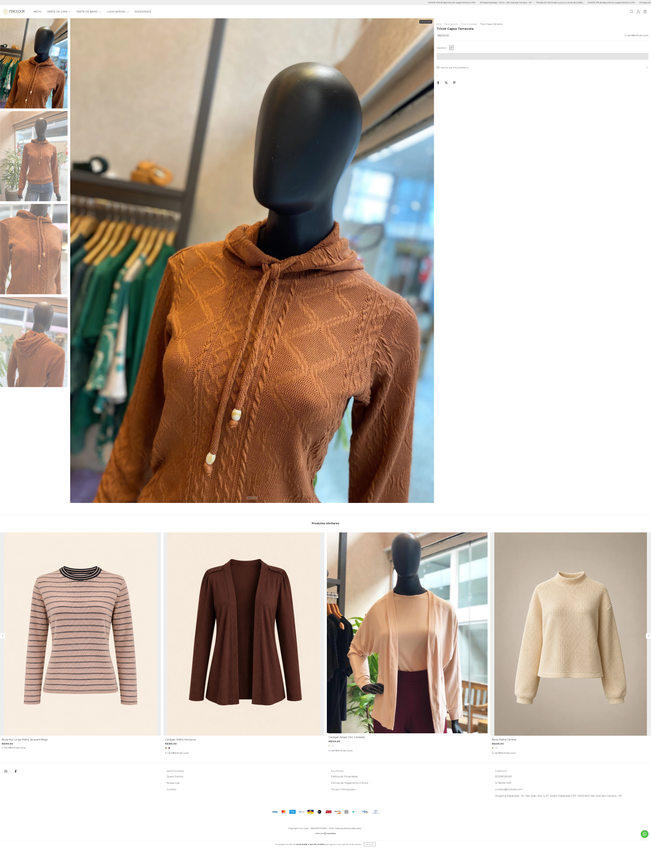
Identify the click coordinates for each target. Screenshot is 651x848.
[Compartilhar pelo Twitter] (447, 82)
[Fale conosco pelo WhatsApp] (644, 834)
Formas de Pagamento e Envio (349, 782)
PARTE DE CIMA (57, 11)
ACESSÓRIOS (143, 11)
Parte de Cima (451, 24)
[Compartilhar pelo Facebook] (438, 82)
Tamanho (442, 48)
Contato (171, 789)
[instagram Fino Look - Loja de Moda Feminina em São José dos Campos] (6, 771)
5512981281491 (503, 776)
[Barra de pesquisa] (631, 12)
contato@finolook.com (508, 789)
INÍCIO (37, 11)
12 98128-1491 (503, 782)
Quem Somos (175, 776)
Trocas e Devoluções (343, 789)
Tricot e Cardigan (469, 24)
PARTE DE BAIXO (87, 11)
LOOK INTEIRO (116, 11)
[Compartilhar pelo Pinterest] (454, 82)
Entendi (370, 844)
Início (439, 24)
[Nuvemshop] (325, 833)
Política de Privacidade (344, 776)
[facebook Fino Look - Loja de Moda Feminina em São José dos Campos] (15, 771)
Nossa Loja (173, 782)
